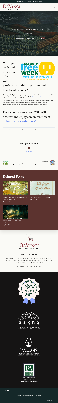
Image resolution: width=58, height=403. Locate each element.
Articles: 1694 (29, 151)
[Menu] (54, 7)
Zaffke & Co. (38, 395)
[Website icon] (29, 148)
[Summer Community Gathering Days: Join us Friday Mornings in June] (15, 188)
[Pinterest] (35, 129)
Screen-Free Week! (38, 97)
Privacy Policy (51, 400)
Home (27, 33)
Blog (31, 33)
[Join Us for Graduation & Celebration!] (42, 188)
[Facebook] (9, 129)
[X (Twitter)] (22, 129)
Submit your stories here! (19, 121)
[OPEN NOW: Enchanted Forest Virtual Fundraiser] (15, 212)
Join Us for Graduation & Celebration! (40, 197)
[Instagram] (5, 390)
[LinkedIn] (48, 129)
